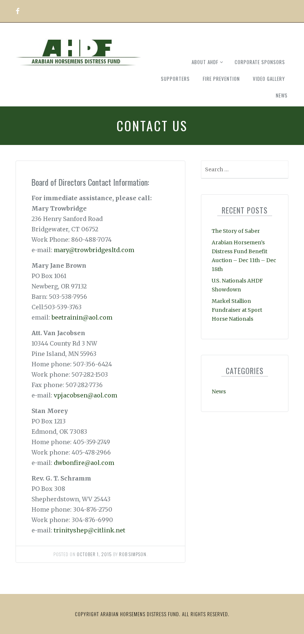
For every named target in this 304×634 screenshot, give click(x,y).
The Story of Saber (236, 231)
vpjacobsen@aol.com (85, 395)
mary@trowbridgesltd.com (94, 250)
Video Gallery (269, 78)
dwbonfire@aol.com (84, 462)
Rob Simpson (132, 554)
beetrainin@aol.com (82, 317)
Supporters (175, 78)
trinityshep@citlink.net (89, 530)
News (282, 95)
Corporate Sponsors (260, 62)
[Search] (281, 171)
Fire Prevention (221, 78)
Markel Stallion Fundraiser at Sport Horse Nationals (237, 310)
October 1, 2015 (94, 554)
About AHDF (205, 62)
